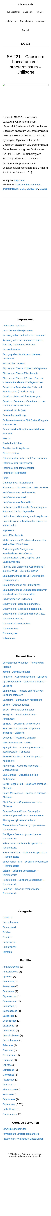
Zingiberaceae (10, 1114)
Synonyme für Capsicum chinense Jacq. (24, 613)
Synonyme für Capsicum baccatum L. (22, 608)
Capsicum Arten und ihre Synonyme (21, 396)
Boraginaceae (10, 1001)
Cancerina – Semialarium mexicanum (22, 700)
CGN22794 (32, 188)
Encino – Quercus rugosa (16, 704)
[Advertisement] (25, 231)
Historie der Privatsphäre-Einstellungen (23, 1138)
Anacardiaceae (10, 971)
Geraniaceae (9, 1055)
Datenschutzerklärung (14, 415)
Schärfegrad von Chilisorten (17, 599)
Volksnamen (9, 638)
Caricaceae (8, 1016)
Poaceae (7, 1084)
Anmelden (37, 1156)
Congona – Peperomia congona (19, 737)
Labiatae (7, 1065)
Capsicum (19, 180)
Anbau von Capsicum (14, 325)
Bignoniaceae (10, 996)
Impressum (8, 530)
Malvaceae (8, 1074)
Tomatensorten (10, 628)
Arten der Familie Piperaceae (18, 330)
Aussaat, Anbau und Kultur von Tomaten (24, 335)
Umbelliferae (9, 1109)
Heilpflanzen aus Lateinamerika (19, 492)
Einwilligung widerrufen (14, 1129)
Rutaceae (8, 1094)
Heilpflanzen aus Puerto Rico (18, 502)
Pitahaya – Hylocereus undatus (19, 820)
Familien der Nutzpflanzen (16, 448)
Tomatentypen (10, 633)
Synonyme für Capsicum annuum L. (21, 604)
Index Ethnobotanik (13, 535)
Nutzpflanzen (9, 947)
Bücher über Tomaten (14, 363)
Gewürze (7, 937)
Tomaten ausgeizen (13, 618)
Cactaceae (8, 1006)
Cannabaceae (10, 1011)
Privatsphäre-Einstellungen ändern (21, 1134)
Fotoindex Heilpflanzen (14, 472)
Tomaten (7, 952)
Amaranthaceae (11, 966)
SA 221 (43, 188)
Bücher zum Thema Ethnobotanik (20, 373)
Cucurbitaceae (10, 922)
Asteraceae (9, 986)
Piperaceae (8, 1079)
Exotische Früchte (12, 443)
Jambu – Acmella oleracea (16, 671)
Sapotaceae (9, 1099)
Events (6, 438)
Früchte (7, 932)
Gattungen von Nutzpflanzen (18, 482)
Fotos (6, 477)
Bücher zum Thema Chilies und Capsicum (25, 368)
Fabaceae (8, 1045)
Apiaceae (7, 976)
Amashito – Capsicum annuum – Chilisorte (25, 676)
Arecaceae (8, 981)
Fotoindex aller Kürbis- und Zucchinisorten (25, 458)
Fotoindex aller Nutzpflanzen (17, 463)
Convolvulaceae (11, 1035)
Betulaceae (8, 991)
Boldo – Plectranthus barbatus (18, 709)
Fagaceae (8, 1050)
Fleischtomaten (11, 453)
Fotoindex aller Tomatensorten (19, 468)
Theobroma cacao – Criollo (17, 742)
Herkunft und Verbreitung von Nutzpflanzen (25, 516)
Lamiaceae (8, 1070)
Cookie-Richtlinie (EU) (14, 410)
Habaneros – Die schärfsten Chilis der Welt (25, 487)
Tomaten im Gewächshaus (17, 623)
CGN (22, 188)
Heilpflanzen (9, 942)
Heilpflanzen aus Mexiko (15, 497)
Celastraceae (9, 1020)
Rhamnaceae (10, 1089)
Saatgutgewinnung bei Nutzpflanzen (21, 585)
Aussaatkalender (11, 349)
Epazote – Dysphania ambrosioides (21, 723)
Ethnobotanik (25, 4)
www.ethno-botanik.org (20, 1156)
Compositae (9, 1030)
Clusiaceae (8, 1025)
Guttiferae (8, 1060)
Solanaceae (9, 1104)
